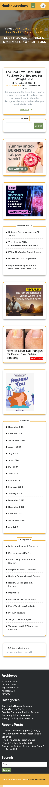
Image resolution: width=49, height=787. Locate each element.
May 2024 (13, 467)
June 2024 (13, 460)
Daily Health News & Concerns (23, 546)
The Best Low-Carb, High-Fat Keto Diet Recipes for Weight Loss (24, 75)
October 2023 (15, 513)
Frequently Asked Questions (22, 569)
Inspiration (13, 593)
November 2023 (16, 507)
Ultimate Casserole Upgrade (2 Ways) (21, 730)
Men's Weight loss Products (21, 606)
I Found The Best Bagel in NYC (22, 258)
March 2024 (14, 480)
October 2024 (15, 433)
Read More (24, 109)
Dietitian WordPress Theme (24, 779)
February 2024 (15, 487)
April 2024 (13, 473)
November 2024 (16, 427)
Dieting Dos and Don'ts (19, 553)
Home (9, 29)
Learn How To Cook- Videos (22, 599)
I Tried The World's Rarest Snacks (18, 740)
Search (24, 118)
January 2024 (15, 493)
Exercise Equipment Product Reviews (20, 712)
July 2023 (13, 527)
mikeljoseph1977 (13, 85)
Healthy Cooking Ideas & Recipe (24, 576)
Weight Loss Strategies (19, 619)
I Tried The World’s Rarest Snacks (24, 252)
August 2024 (14, 447)
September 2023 (16, 520)
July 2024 (13, 453)
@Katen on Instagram (18, 648)
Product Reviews (16, 613)
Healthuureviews (15, 6)
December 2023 (16, 500)
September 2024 (16, 440)
